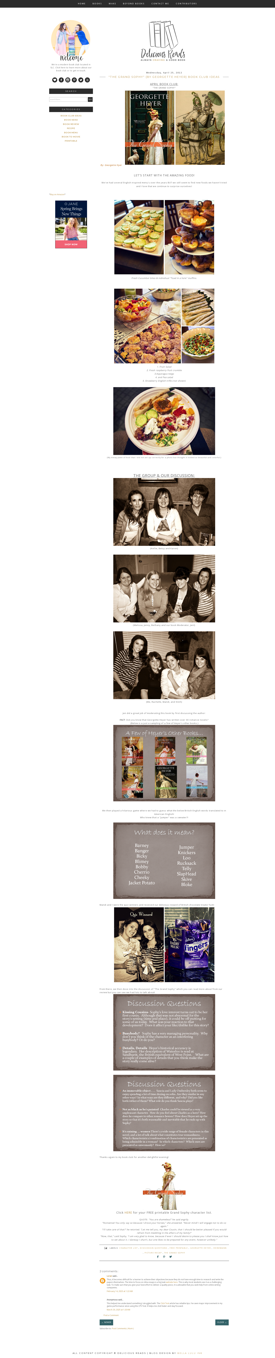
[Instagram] (67, 82)
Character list (128, 1248)
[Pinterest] (74, 82)
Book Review (71, 124)
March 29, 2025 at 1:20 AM (118, 1309)
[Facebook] (61, 82)
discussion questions (154, 1248)
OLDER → (222, 1322)
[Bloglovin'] (55, 82)
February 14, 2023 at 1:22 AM (120, 1291)
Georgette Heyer (201, 1248)
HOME (82, 4)
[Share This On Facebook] (158, 1257)
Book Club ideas (71, 115)
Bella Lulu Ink (190, 1353)
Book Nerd (71, 120)
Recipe (71, 128)
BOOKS (97, 4)
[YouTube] (87, 82)
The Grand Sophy (174, 1253)
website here (172, 1282)
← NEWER (106, 1322)
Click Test (165, 1303)
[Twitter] (80, 82)
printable (71, 141)
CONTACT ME (160, 4)
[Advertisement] (73, 274)
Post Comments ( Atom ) (123, 1328)
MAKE (112, 4)
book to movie (71, 136)
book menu (71, 132)
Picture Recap (154, 1253)
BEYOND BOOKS (134, 4)
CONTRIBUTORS (186, 4)
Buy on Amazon (57, 194)
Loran (110, 1276)
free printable (179, 1248)
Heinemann (220, 1248)
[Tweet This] (170, 1257)
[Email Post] (105, 1248)
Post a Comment (111, 1315)
